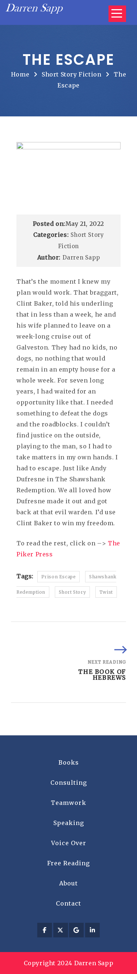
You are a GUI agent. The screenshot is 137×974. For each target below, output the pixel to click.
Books (68, 762)
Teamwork (68, 802)
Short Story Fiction (71, 74)
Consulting (68, 782)
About (68, 883)
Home (20, 74)
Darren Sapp (81, 257)
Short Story (72, 592)
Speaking (68, 822)
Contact (68, 903)
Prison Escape (58, 576)
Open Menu (117, 13)
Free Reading (68, 863)
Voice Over (68, 843)
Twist (106, 592)
